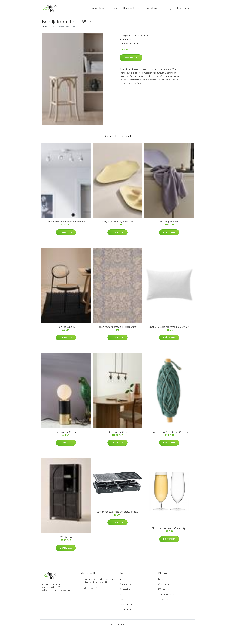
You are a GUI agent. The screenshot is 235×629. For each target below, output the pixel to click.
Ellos (146, 35)
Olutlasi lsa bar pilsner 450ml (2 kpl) (169, 528)
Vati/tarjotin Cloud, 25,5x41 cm (117, 221)
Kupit (122, 594)
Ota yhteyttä (164, 584)
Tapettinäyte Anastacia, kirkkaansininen (117, 327)
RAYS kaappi (66, 537)
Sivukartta (163, 599)
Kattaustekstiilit (99, 8)
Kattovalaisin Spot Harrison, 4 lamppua (65, 221)
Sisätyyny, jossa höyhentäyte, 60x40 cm (169, 327)
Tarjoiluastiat (153, 8)
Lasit (115, 8)
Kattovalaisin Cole (118, 432)
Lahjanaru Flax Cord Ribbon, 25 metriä (169, 432)
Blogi (168, 8)
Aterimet (124, 579)
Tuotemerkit (183, 8)
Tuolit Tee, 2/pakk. (66, 327)
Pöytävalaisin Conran (66, 432)
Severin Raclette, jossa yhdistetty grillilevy (117, 511)
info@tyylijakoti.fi (89, 588)
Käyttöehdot (164, 589)
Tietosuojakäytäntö (167, 594)
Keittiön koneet (132, 8)
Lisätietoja (131, 57)
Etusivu (45, 26)
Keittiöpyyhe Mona (169, 221)
